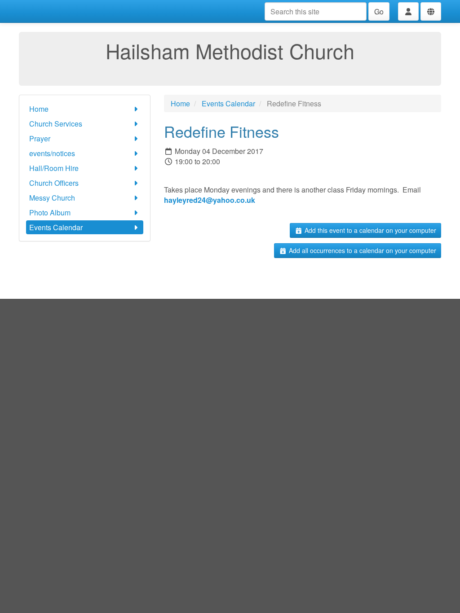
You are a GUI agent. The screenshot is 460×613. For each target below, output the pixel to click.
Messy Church (52, 198)
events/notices (52, 153)
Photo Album (50, 212)
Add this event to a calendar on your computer (369, 230)
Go (379, 11)
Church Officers (54, 183)
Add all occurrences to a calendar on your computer (361, 250)
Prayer (39, 138)
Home (39, 109)
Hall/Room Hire (54, 168)
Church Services (55, 123)
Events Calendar (56, 227)
